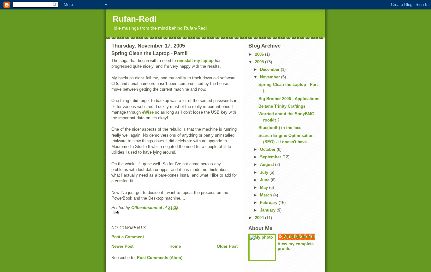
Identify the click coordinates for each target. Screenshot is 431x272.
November (270, 77)
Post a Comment (127, 237)
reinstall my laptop (195, 60)
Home (175, 246)
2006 (260, 54)
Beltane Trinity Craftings (281, 106)
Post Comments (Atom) (159, 257)
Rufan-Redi (134, 19)
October (268, 149)
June (265, 180)
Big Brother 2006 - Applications (288, 98)
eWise (148, 112)
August (267, 164)
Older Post (227, 246)
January (268, 210)
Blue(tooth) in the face (279, 127)
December (270, 69)
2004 (260, 217)
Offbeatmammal (299, 236)
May (264, 187)
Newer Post (122, 246)
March (266, 195)
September (271, 157)
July (264, 172)
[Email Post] (174, 212)
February (269, 202)
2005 (260, 62)
